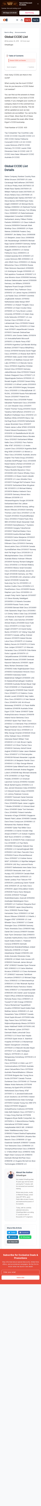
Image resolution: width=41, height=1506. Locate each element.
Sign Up (35, 20)
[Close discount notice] (37, 3)
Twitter (13, 1232)
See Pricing (29, 13)
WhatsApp (26, 1237)
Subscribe (20, 1278)
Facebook (25, 1232)
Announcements (20, 32)
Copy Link (14, 1241)
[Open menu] (17, 20)
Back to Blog (9, 32)
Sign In (27, 20)
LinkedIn (13, 1237)
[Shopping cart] (22, 20)
